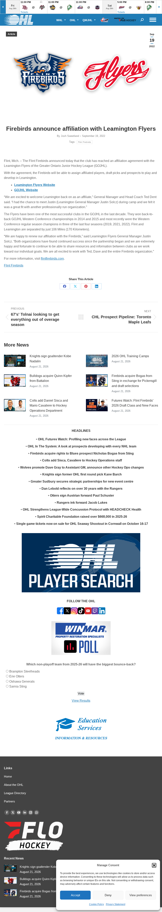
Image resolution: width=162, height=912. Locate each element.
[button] (154, 865)
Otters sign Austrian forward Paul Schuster (82, 495)
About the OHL (13, 784)
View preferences (140, 895)
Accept (75, 895)
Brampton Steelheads (24, 671)
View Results (81, 700)
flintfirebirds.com (52, 258)
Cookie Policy (96, 904)
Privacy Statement (115, 904)
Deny (108, 895)
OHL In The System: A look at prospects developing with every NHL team (82, 446)
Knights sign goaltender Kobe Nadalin (50, 358)
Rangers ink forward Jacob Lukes (82, 502)
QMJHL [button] (88, 20)
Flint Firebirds (84, 142)
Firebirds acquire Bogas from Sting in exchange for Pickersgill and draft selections (134, 381)
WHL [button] (59, 20)
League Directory (15, 793)
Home (8, 776)
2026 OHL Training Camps (130, 356)
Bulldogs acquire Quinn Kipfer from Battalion (51, 378)
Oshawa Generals (22, 681)
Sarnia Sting (18, 686)
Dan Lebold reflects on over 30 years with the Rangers (81, 488)
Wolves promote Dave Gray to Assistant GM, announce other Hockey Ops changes (82, 467)
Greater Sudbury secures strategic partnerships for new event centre (82, 481)
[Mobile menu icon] (153, 19)
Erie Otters (16, 676)
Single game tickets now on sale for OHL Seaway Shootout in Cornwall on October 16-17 (82, 523)
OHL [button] (73, 20)
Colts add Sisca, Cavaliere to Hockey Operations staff (82, 460)
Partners (9, 801)
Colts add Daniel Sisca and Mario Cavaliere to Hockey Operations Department (49, 405)
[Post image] (15, 361)
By (68, 135)
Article (11, 34)
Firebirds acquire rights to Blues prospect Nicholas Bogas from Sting (82, 453)
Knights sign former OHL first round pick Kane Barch (82, 474)
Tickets (24, 12)
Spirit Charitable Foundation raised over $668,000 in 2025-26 (82, 516)
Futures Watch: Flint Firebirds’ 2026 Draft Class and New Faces (135, 403)
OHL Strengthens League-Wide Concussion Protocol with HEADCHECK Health (82, 509)
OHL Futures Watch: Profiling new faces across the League (82, 439)
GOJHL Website (26, 190)
